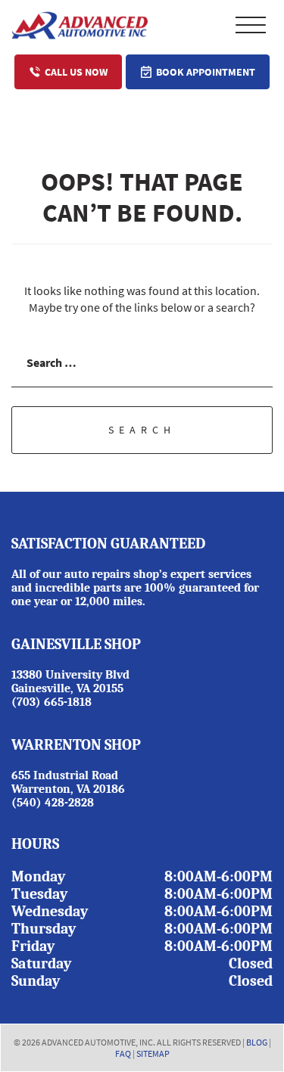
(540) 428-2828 (52, 802)
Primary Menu (251, 25)
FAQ (123, 1053)
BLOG (256, 1042)
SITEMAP (153, 1053)
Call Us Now (76, 72)
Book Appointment (205, 72)
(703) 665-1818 (51, 702)
